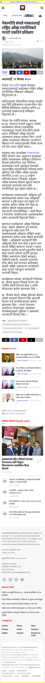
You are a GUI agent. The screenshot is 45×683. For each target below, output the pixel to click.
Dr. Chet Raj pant (32, 328)
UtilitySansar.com (34, 667)
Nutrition (34, 629)
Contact (11, 670)
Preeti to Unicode (23, 673)
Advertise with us (8, 673)
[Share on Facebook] (19, 73)
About (4, 670)
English (5, 633)
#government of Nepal (17, 321)
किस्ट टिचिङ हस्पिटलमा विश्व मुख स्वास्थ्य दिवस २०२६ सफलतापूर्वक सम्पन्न (24, 513)
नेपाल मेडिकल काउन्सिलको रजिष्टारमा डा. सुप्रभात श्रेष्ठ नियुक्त (28, 369)
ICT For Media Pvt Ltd (19, 655)
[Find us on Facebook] (4, 579)
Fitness (19, 625)
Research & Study (35, 634)
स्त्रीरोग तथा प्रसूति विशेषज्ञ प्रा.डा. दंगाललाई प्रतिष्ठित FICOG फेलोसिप (28, 355)
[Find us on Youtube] (22, 579)
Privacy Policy (7, 676)
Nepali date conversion (10, 665)
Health (19, 629)
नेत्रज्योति (14, 85)
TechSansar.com (10, 662)
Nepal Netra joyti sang (12, 332)
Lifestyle (19, 633)
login (10, 410)
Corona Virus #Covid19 (12, 328)
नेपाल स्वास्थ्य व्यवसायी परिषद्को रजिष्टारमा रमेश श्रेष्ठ (27, 382)
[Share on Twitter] (33, 73)
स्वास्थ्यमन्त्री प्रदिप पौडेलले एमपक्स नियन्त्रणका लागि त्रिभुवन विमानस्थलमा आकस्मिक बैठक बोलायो (17, 463)
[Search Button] (42, 8)
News (33, 625)
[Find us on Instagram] (16, 579)
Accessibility (36, 676)
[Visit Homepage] (22, 7)
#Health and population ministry (16, 324)
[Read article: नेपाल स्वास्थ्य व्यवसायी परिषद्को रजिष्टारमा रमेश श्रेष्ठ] (8, 384)
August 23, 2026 (35, 360)
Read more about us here (28, 544)
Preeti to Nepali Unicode (30, 665)
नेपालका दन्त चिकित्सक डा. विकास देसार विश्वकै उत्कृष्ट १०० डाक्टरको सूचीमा (24, 480)
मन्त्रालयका (33, 153)
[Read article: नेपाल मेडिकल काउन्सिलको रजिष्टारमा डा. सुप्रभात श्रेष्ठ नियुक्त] (8, 371)
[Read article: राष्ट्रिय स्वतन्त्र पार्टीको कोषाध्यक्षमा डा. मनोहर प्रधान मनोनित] (8, 397)
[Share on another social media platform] (40, 73)
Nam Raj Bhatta (15, 38)
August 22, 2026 (35, 374)
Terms (16, 676)
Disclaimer (25, 676)
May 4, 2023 (9, 42)
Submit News (22, 670)
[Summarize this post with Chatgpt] (12, 73)
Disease (5, 629)
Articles (5, 625)
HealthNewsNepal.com (11, 533)
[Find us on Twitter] (10, 579)
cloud (29, 660)
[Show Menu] (3, 8)
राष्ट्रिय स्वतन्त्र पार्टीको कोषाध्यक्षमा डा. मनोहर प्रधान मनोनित (28, 396)
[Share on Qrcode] (26, 73)
